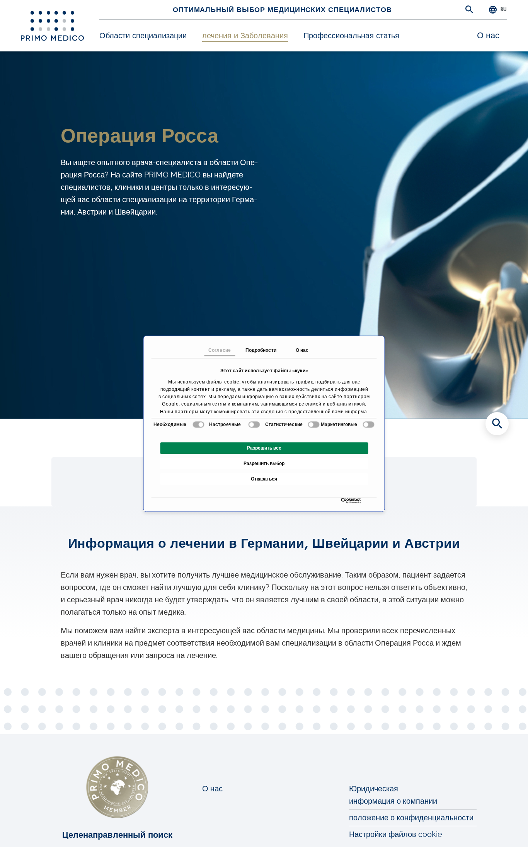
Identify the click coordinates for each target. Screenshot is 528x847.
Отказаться (264, 479)
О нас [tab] (302, 350)
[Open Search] (469, 10)
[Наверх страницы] (497, 827)
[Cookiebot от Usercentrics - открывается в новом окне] (343, 500)
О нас (488, 35)
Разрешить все (264, 448)
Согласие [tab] (219, 350)
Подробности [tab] (260, 350)
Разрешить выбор (264, 463)
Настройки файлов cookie (395, 834)
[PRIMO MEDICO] (52, 26)
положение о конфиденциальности (411, 817)
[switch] (254, 424)
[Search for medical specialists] (497, 423)
